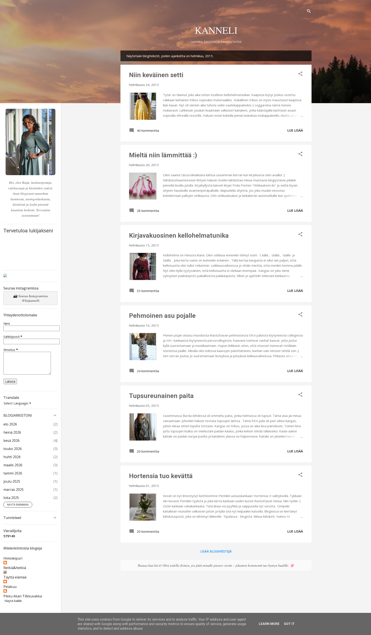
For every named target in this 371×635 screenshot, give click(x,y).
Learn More (269, 624)
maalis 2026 (12, 465)
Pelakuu (10, 586)
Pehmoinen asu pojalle (162, 315)
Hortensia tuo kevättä (161, 476)
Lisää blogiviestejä (216, 551)
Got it (289, 624)
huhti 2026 (12, 456)
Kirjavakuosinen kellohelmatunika (179, 235)
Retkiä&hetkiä (14, 567)
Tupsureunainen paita (161, 395)
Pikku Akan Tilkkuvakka (22, 596)
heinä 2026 (12, 432)
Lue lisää (295, 130)
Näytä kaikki (294, 56)
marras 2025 (13, 489)
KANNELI (216, 30)
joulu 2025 (11, 481)
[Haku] (309, 11)
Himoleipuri (12, 558)
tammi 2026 (12, 473)
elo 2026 (10, 424)
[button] (300, 74)
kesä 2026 (11, 440)
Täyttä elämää (14, 577)
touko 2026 (12, 448)
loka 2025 (11, 497)
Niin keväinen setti (156, 75)
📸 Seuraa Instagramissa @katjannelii (30, 298)
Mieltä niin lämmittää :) (163, 155)
